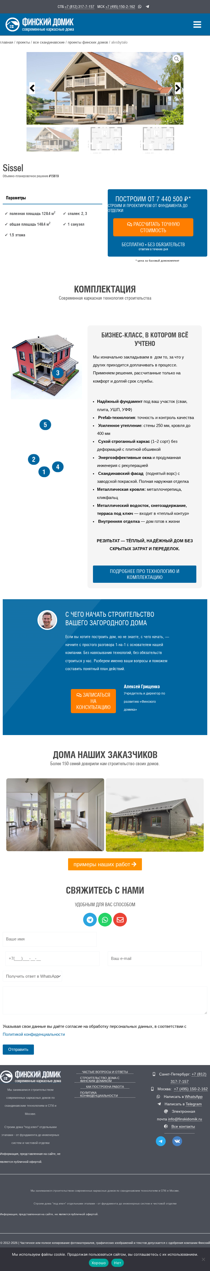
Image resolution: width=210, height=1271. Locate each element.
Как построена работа (105, 1086)
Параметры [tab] (16, 197)
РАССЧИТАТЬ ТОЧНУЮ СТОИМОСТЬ (156, 227)
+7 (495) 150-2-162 (120, 6)
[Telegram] (161, 1141)
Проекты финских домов (88, 42)
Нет (117, 1263)
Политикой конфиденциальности (34, 1034)
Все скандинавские (49, 42)
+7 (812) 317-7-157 (79, 6)
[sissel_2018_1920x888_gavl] (105, 88)
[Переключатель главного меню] (197, 24)
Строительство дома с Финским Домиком (99, 1080)
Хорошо (99, 1263)
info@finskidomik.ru (185, 1119)
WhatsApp (194, 1097)
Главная (6, 42)
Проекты (23, 42)
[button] (32, 88)
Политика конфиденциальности (99, 1094)
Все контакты (183, 1126)
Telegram (194, 1104)
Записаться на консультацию (93, 701)
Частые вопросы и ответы (105, 1072)
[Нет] (203, 1259)
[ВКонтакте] (177, 1141)
